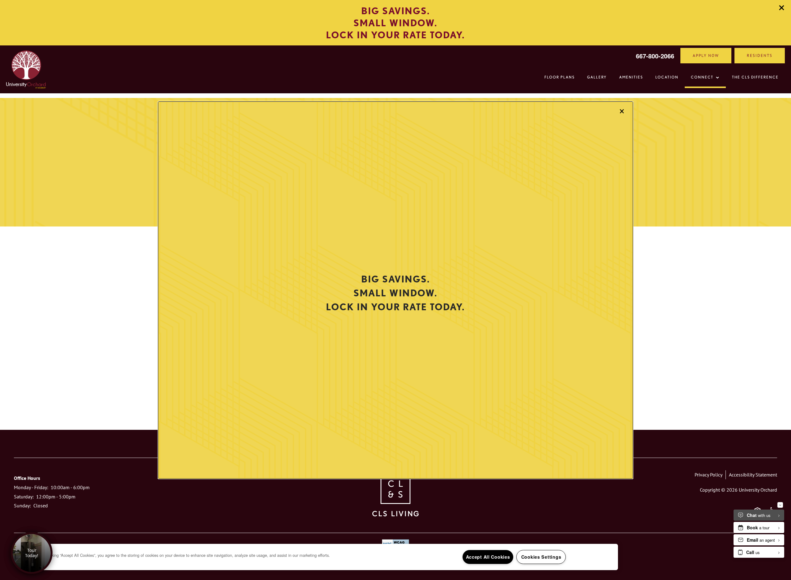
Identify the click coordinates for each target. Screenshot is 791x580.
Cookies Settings (541, 557)
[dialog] (395, 289)
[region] (321, 557)
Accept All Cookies (488, 557)
